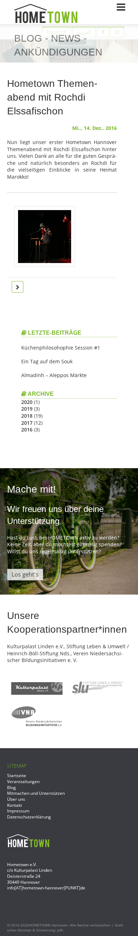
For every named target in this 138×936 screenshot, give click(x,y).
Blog (11, 787)
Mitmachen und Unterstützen (36, 793)
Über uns (16, 799)
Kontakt (14, 805)
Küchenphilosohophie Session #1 (60, 347)
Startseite (16, 775)
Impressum (18, 810)
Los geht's (25, 574)
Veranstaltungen (23, 781)
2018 (27, 415)
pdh (60, 930)
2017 (27, 422)
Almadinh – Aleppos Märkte (54, 375)
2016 (27, 429)
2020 (27, 402)
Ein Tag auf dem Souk (47, 361)
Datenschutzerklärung (29, 816)
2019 (27, 408)
